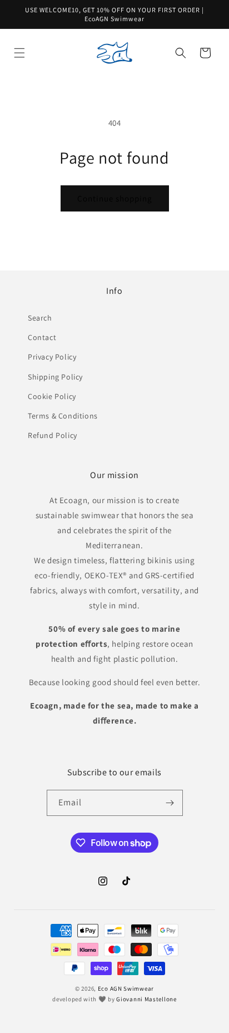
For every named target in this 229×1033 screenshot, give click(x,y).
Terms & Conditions (63, 416)
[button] (19, 53)
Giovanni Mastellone (146, 999)
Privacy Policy (52, 357)
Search (40, 318)
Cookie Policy (52, 396)
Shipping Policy (55, 377)
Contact (42, 337)
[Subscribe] (170, 803)
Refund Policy (52, 435)
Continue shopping (114, 198)
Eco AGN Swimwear (126, 988)
